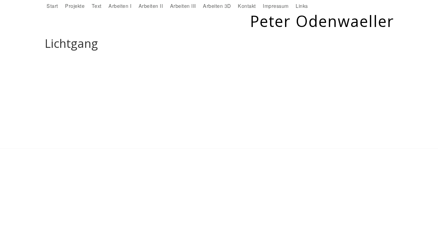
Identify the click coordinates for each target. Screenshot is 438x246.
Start (52, 5)
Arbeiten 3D (217, 5)
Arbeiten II (151, 5)
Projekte (75, 5)
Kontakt (247, 5)
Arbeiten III (183, 5)
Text (97, 5)
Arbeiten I (119, 5)
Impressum (276, 5)
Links (302, 5)
